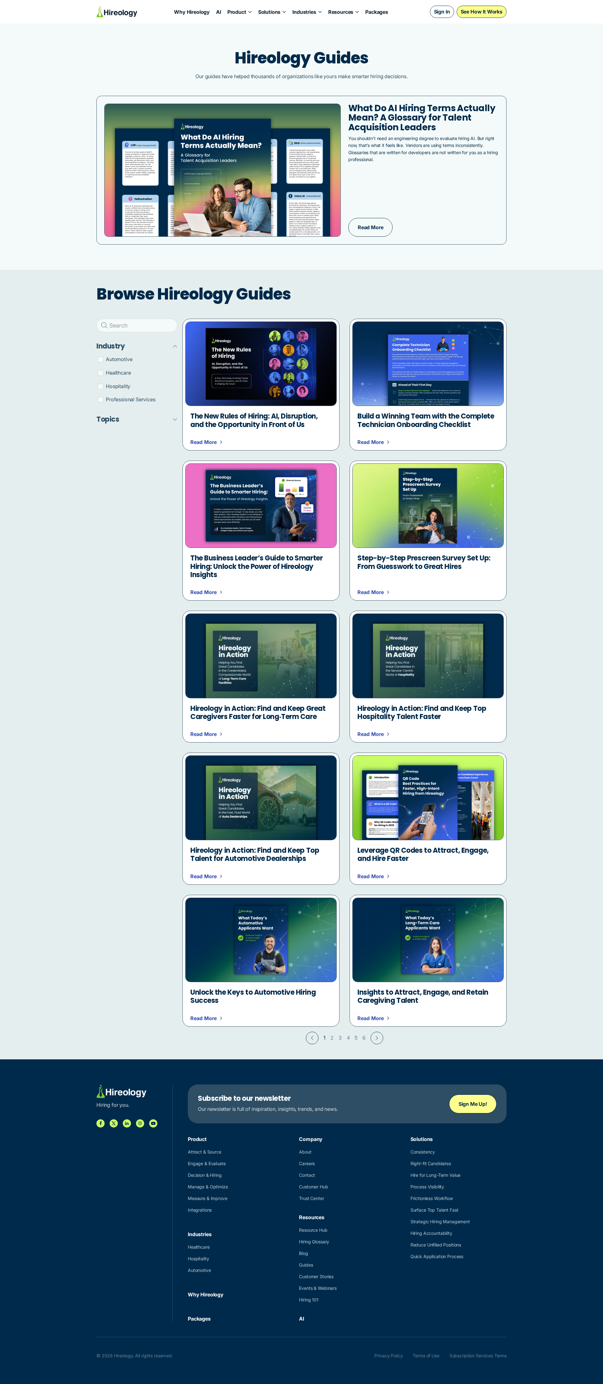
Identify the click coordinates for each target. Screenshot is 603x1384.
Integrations (200, 1210)
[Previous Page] (312, 1038)
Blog (303, 1253)
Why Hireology (192, 12)
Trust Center (311, 1198)
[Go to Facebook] (100, 1123)
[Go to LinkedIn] (127, 1123)
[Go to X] (114, 1123)
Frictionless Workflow (431, 1198)
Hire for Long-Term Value (435, 1175)
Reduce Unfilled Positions (435, 1244)
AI (218, 12)
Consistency (422, 1151)
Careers (307, 1163)
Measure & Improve (207, 1198)
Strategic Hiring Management (440, 1221)
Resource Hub (313, 1230)
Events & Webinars (318, 1288)
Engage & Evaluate (207, 1163)
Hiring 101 (308, 1299)
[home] (117, 12)
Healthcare (199, 1247)
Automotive (199, 1270)
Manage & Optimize (208, 1186)
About (305, 1151)
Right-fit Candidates (430, 1163)
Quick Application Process (437, 1256)
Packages (376, 12)
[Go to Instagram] (140, 1123)
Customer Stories (316, 1276)
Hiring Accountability (431, 1233)
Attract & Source (204, 1151)
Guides (306, 1265)
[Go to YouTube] (153, 1123)
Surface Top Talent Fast (434, 1210)
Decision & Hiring (205, 1175)
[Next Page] (377, 1038)
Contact (307, 1175)
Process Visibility (427, 1186)
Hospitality (198, 1258)
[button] (239, 12)
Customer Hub (313, 1186)
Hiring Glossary (314, 1241)
